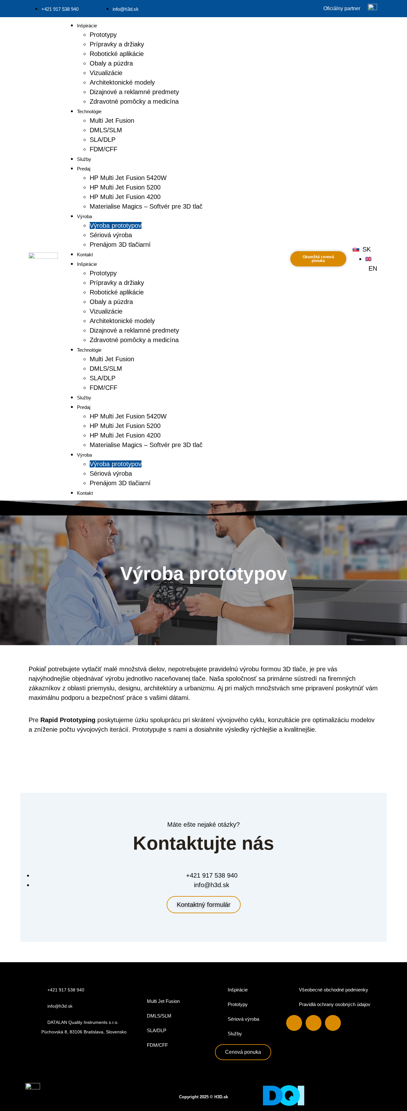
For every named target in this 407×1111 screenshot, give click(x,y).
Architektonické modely (122, 82)
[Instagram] (333, 1023)
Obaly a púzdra (111, 63)
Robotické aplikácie (117, 53)
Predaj (83, 168)
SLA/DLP (102, 139)
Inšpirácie (87, 25)
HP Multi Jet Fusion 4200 (125, 196)
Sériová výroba (111, 234)
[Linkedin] (313, 1023)
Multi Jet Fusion (112, 120)
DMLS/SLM (106, 130)
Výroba (84, 216)
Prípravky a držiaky (117, 44)
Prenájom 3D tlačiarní (120, 244)
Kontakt (85, 254)
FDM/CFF (103, 149)
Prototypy (103, 34)
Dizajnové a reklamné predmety (134, 91)
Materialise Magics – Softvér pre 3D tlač (146, 206)
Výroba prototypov (115, 225)
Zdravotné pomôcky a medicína (134, 101)
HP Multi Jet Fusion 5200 (125, 187)
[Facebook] (294, 1023)
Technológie (89, 111)
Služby (84, 159)
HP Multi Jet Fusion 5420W (128, 177)
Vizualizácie (106, 72)
